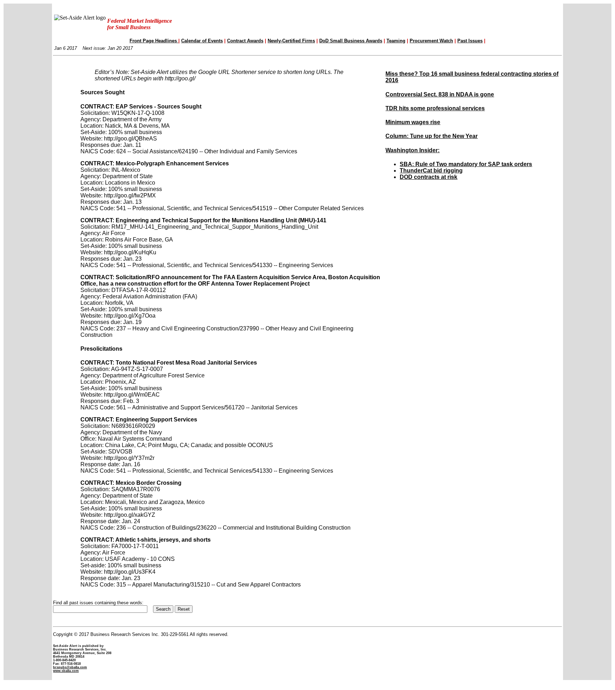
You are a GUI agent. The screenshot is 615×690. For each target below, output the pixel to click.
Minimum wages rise (412, 122)
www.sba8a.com (66, 671)
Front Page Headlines (154, 40)
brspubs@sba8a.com (70, 667)
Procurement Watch (431, 40)
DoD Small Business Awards (350, 40)
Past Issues (470, 40)
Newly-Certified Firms (291, 40)
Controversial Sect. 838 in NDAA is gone (439, 94)
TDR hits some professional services (435, 108)
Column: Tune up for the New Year (431, 136)
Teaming (396, 40)
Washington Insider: (412, 150)
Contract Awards (245, 40)
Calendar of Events (202, 40)
